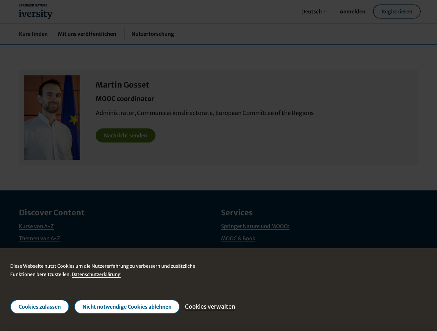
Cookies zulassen (40, 307)
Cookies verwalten (210, 306)
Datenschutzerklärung (96, 274)
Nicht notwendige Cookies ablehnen (127, 307)
